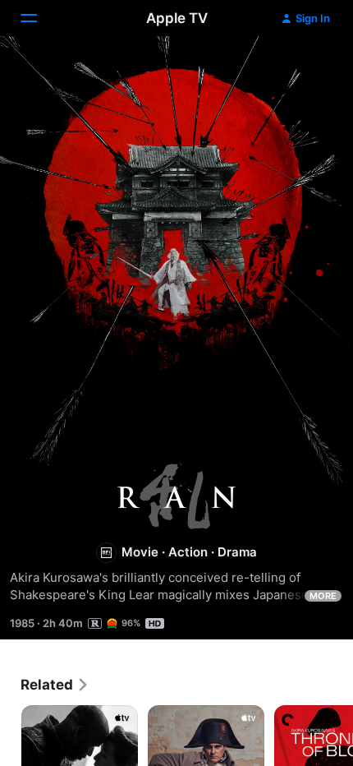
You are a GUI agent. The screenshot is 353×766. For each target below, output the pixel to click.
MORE (323, 596)
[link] (55, 685)
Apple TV (177, 18)
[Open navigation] (39, 18)
